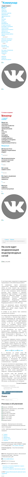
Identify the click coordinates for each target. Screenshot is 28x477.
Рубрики (3, 8)
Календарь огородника (7, 26)
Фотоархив (4, 45)
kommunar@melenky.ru (8, 459)
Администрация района (7, 34)
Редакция (3, 56)
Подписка (3, 58)
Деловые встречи (5, 32)
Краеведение (4, 23)
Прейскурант (4, 51)
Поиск (2, 399)
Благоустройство (6, 393)
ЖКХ (2, 17)
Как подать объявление (7, 50)
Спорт (2, 20)
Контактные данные (6, 59)
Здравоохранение (5, 16)
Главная (5, 7)
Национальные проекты (7, 29)
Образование (4, 14)
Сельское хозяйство (6, 13)
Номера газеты (5, 46)
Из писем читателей (6, 40)
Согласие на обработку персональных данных (14, 469)
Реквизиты (3, 53)
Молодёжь (4, 22)
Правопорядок (5, 28)
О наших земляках (6, 25)
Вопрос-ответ (4, 41)
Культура (3, 19)
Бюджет (3, 35)
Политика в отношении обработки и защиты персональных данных (13, 466)
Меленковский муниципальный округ (14, 391)
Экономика (4, 11)
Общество (3, 10)
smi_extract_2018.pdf (18, 445)
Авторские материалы (6, 39)
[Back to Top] (2, 476)
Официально (4, 31)
